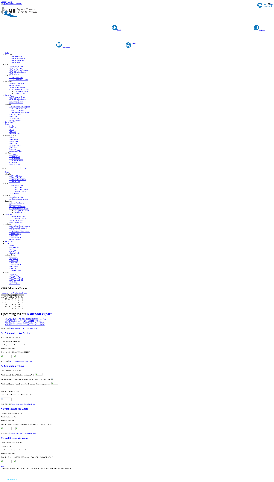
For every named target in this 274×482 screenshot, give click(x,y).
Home (7, 172)
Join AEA (12, 251)
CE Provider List (19, 212)
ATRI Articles (14, 193)
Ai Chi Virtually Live (23, 321)
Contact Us (13, 282)
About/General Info (16, 185)
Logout (133, 43)
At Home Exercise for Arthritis (19, 232)
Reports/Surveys (15, 234)
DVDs (11, 249)
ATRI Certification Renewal (18, 189)
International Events (16, 220)
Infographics (13, 259)
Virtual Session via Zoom (25, 323)
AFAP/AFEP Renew (16, 230)
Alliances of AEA (15, 270)
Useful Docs (13, 266)
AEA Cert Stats (14, 182)
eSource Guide (14, 253)
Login (10, 2)
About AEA (13, 274)
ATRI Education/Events (17, 191)
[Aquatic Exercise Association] (11, 4)
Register (3, 2)
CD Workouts (14, 247)
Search (23, 168)
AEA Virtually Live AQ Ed (25, 319)
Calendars (8, 214)
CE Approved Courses (21, 211)
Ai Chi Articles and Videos (18, 199)
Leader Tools (13, 261)
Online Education (15, 205)
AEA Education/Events (17, 216)
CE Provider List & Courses (18, 209)
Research (12, 268)
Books (11, 245)
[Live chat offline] (264, 5)
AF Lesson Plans (15, 237)
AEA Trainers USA (16, 278)
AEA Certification (15, 176)
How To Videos (14, 284)
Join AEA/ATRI (10, 241)
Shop (7, 243)
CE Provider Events (16, 222)
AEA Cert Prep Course (17, 178)
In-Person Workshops (16, 203)
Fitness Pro (13, 257)
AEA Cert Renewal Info (17, 180)
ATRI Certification (15, 187)
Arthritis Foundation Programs (19, 226)
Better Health (13, 236)
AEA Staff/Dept (14, 276)
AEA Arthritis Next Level (18, 228)
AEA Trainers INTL (16, 280)
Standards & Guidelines (17, 207)
